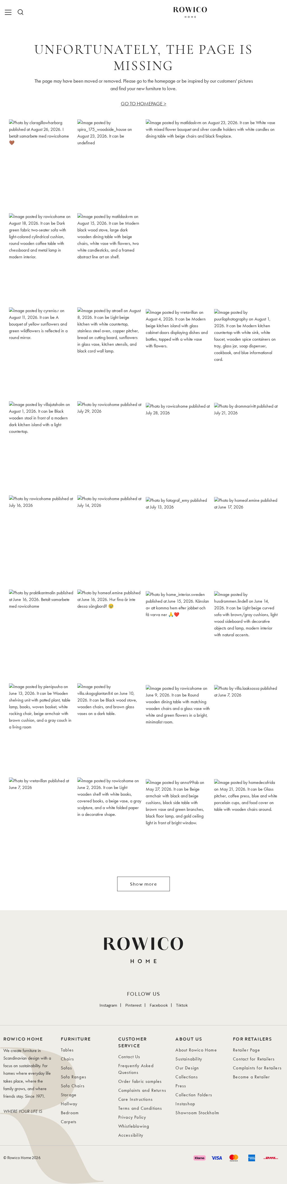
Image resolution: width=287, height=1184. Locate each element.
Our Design (187, 1068)
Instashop (185, 1104)
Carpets (69, 1122)
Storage (69, 1095)
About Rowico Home (196, 1050)
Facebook (159, 1005)
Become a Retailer (251, 1077)
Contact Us (129, 1057)
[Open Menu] (9, 12)
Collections (186, 1077)
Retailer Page (246, 1050)
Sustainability (188, 1059)
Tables (67, 1050)
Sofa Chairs (73, 1086)
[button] (41, 164)
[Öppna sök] (20, 12)
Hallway (69, 1104)
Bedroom (70, 1113)
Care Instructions (135, 1099)
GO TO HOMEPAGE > (143, 103)
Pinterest (133, 1005)
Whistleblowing (133, 1126)
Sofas (66, 1068)
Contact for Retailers (254, 1059)
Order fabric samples (140, 1081)
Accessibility (131, 1135)
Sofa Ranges (73, 1077)
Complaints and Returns (142, 1090)
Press (180, 1086)
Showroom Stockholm (197, 1113)
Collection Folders (193, 1095)
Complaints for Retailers (257, 1068)
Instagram (108, 1005)
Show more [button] (143, 884)
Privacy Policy (132, 1117)
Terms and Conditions (140, 1108)
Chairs (67, 1059)
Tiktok (182, 1005)
